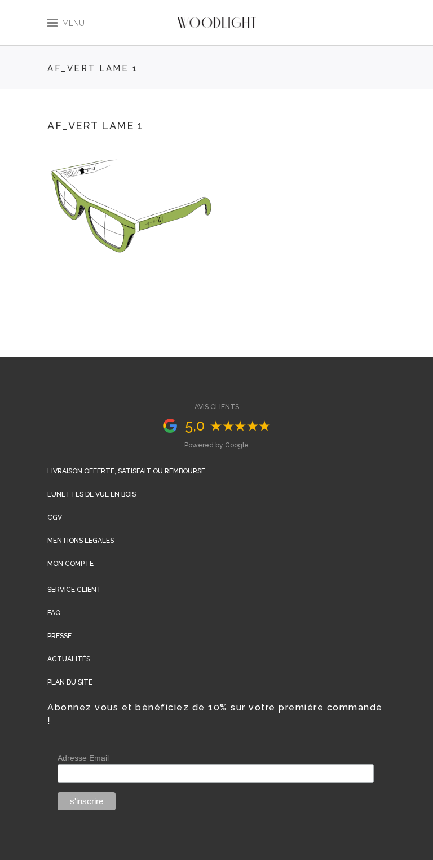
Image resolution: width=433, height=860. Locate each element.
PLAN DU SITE (69, 682)
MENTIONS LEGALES (80, 541)
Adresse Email (83, 757)
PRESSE (59, 636)
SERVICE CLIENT (74, 590)
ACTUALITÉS (68, 659)
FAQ (53, 613)
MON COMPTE (70, 564)
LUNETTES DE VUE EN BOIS (91, 494)
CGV (54, 517)
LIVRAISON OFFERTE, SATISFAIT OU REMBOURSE (126, 471)
